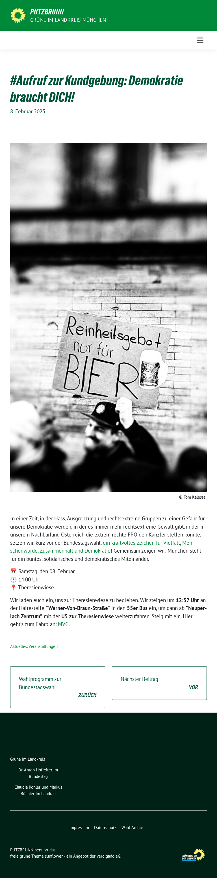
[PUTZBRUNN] (18, 15)
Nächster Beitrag (159, 683)
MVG (63, 624)
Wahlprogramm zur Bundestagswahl (57, 687)
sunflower (54, 856)
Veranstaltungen (43, 646)
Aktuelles (18, 646)
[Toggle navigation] (200, 40)
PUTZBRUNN (47, 12)
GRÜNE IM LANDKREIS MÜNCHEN (68, 20)
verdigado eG (108, 856)
